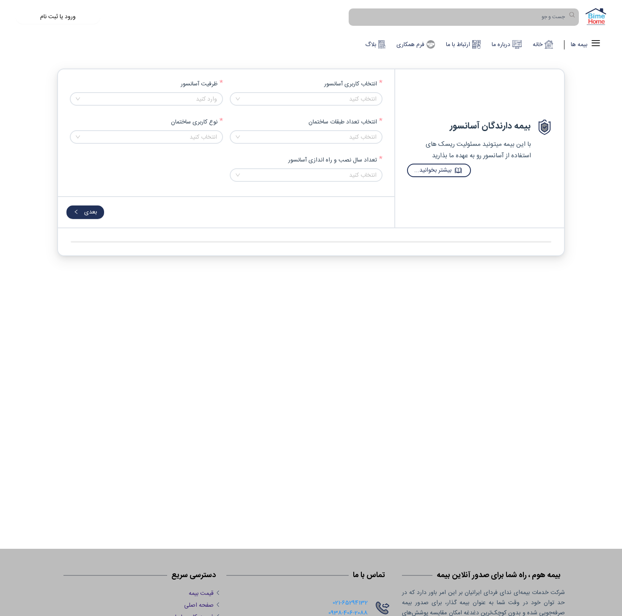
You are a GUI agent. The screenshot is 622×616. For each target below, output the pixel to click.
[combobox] (306, 99)
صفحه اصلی (199, 605)
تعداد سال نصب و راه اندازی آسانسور (332, 160)
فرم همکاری (410, 44)
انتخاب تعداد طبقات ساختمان (342, 122)
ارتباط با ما (458, 44)
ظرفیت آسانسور (199, 84)
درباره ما (501, 44)
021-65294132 (350, 603)
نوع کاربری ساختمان (194, 122)
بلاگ (370, 44)
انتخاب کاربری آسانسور (350, 84)
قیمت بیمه (201, 594)
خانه (537, 44)
